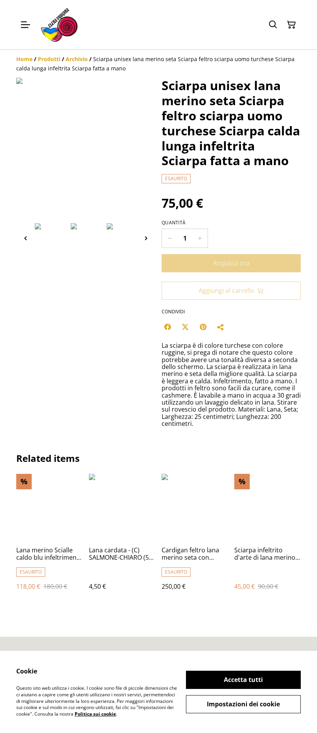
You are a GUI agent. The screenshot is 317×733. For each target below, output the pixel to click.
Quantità (174, 223)
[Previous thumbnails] (25, 238)
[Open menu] (25, 24)
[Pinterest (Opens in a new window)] (203, 327)
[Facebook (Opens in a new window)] (167, 327)
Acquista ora (231, 263)
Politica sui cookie (95, 714)
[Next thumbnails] (146, 238)
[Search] (273, 24)
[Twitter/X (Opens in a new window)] (185, 327)
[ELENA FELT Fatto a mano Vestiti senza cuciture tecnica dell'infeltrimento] (59, 25)
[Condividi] (221, 327)
